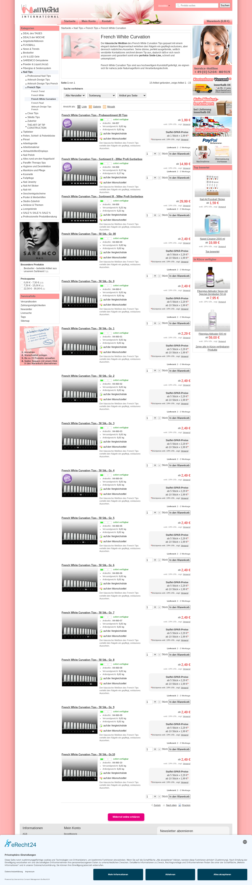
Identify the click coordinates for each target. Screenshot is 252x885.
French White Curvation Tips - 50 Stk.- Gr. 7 (88, 612)
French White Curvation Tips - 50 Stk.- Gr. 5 (88, 517)
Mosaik (111, 106)
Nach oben (171, 805)
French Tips (92, 28)
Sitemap (25, 321)
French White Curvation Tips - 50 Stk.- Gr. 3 (88, 423)
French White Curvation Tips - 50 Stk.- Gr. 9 (88, 707)
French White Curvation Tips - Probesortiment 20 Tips (94, 115)
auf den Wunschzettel (114, 138)
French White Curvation (113, 28)
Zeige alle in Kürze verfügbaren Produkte (212, 348)
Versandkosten (29, 301)
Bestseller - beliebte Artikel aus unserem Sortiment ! (40, 270)
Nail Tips (78, 28)
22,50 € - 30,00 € (34, 288)
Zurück (157, 805)
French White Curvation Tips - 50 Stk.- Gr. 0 (88, 281)
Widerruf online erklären (126, 817)
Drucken (186, 805)
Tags (23, 317)
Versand (186, 124)
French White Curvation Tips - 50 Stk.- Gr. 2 (88, 375)
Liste (84, 106)
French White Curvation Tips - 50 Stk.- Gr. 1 (88, 328)
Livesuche (26, 313)
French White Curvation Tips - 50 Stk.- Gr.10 (88, 754)
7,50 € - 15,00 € (34, 285)
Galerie (97, 106)
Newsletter (26, 309)
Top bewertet (212, 251)
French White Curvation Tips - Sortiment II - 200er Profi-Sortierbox (102, 159)
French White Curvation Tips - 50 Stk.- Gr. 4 (88, 470)
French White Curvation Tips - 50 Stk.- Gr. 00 (89, 233)
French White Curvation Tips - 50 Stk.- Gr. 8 (88, 659)
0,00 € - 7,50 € (33, 282)
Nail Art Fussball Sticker (212, 199)
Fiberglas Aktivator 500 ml (212, 334)
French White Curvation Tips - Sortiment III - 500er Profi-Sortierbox (102, 196)
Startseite (66, 28)
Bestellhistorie (70, 834)
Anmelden (163, 5)
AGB (25, 834)
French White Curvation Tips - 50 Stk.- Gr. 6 (88, 565)
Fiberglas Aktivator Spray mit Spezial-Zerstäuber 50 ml (212, 293)
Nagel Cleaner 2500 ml (212, 238)
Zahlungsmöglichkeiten (33, 305)
